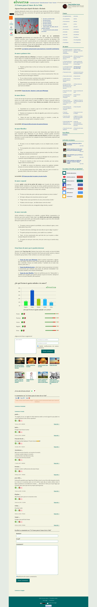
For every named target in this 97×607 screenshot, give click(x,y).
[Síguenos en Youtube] (64, 177)
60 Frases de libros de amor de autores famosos (35, 124)
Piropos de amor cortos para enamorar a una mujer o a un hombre (67, 102)
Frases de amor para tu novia (43, 366)
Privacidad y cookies (53, 598)
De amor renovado (47, 25)
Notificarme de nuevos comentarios (27, 576)
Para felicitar (65, 42)
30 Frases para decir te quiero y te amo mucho (34, 176)
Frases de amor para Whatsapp (28, 260)
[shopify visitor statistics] (48, 605)
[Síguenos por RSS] (64, 196)
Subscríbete (79, 177)
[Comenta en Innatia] (64, 173)
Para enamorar (66, 21)
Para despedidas (77, 39)
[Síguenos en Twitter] (64, 192)
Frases (50, 2)
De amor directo (47, 20)
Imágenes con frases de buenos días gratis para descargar (78, 117)
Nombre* (18, 533)
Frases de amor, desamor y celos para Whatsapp (35, 90)
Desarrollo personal (44, 2)
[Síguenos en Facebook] (64, 184)
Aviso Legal (45, 600)
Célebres (65, 24)
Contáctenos (51, 600)
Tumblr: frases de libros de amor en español (19, 381)
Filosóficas (76, 37)
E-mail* (18, 539)
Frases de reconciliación (66, 113)
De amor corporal (47, 23)
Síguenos (80, 188)
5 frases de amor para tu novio (78, 128)
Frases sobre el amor (67, 76)
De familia (65, 32)
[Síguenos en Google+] (64, 188)
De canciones (66, 29)
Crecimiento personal (34, 2)
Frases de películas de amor (27, 267)
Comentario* (19, 544)
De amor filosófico (47, 21)
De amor (54, 2)
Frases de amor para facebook (67, 128)
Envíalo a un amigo (11, 24)
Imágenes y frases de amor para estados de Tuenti (78, 101)
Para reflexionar (77, 42)
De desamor (76, 29)
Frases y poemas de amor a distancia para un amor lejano (43, 381)
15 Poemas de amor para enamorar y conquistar (67, 96)
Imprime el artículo (11, 29)
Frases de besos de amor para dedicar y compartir (67, 108)
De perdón (65, 37)
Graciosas (65, 39)
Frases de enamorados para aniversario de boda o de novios (78, 123)
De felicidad (76, 32)
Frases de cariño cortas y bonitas (66, 116)
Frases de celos (77, 78)
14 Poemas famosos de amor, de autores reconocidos (67, 63)
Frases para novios (67, 72)
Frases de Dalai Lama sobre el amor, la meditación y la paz (54, 381)
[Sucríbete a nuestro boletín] (64, 180)
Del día (75, 18)
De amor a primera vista (48, 18)
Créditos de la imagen (53, 602)
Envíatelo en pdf (11, 35)
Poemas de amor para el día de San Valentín (78, 72)
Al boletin (65, 134)
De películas (76, 34)
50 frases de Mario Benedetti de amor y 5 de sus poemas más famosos (67, 86)
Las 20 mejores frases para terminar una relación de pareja (67, 68)
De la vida (65, 34)
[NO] (24, 314)
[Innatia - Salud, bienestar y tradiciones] (21, 2)
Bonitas (75, 21)
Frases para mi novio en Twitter (78, 113)
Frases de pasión (77, 106)
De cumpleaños (66, 18)
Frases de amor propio (30, 380)
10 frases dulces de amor (78, 84)
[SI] (22, 314)
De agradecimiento (67, 16)
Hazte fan (80, 184)
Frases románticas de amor (30, 366)
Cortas (75, 24)
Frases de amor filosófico (27, 273)
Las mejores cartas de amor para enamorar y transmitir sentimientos (40, 49)
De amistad (65, 26)
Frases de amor (53, 365)
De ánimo (76, 16)
